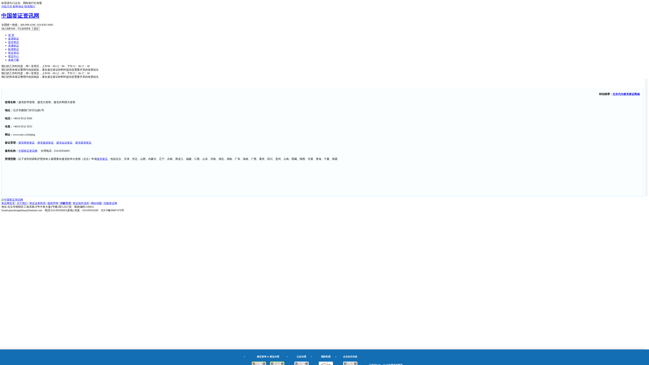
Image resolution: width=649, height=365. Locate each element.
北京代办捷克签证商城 (626, 94)
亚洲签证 (13, 38)
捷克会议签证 (64, 142)
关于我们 (22, 203)
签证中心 (13, 56)
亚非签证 (13, 42)
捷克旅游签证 (45, 142)
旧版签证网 (110, 203)
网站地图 (96, 203)
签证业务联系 (37, 203)
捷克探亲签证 (83, 142)
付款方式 (6, 6)
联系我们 (29, 6)
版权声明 (52, 203)
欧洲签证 (13, 49)
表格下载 (13, 59)
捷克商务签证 (26, 142)
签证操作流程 (81, 203)
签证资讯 (13, 52)
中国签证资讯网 (20, 16)
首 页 (11, 35)
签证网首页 (8, 203)
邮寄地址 (18, 6)
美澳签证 (13, 45)
